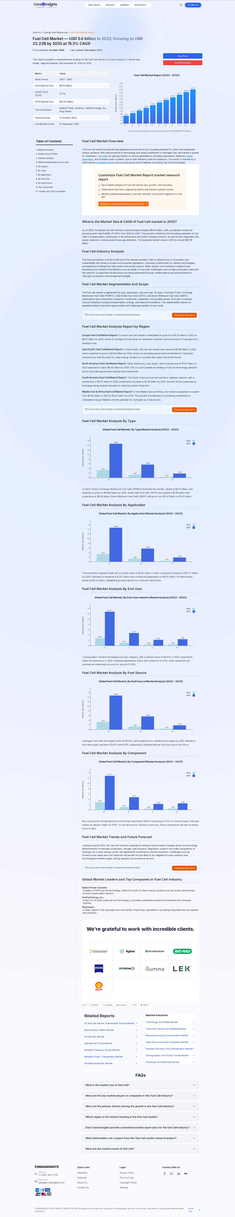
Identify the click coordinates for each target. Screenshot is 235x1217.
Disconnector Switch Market (99, 1030)
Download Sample (183, 63)
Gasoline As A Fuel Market (98, 1043)
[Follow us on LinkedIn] (178, 1173)
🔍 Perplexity (107, 1005)
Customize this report (184, 315)
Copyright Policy (128, 1182)
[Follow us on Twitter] (171, 1173)
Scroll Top (190, 1209)
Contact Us (83, 1187)
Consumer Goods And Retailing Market (166, 1028)
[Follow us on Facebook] (164, 1173)
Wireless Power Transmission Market (103, 1056)
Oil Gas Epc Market (94, 1036)
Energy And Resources (56, 32)
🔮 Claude (144, 1005)
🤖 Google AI (121, 1005)
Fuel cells (102, 156)
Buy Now (183, 56)
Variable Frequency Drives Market (102, 1050)
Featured (81, 1177)
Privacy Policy (127, 1172)
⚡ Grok (134, 1005)
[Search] (181, 5)
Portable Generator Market (98, 1063)
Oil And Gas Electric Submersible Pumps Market (109, 1023)
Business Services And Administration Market (169, 1048)
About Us (82, 1182)
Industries (82, 1172)
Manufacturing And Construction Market (167, 1035)
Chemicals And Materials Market (162, 1062)
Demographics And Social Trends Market (167, 1055)
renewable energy (105, 162)
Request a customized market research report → (123, 204)
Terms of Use (127, 1177)
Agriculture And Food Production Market (167, 1042)
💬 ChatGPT (94, 1005)
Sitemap (124, 1187)
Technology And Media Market (162, 1022)
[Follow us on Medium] (185, 1173)
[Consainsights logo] (54, 1167)
